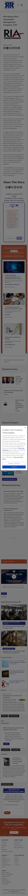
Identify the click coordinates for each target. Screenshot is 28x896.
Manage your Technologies (14, 463)
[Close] (25, 427)
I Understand (14, 467)
